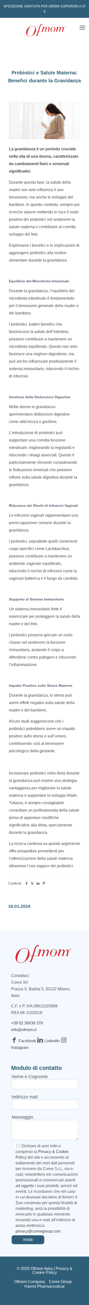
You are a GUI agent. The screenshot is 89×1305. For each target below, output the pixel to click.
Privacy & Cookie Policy (52, 1270)
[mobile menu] (82, 27)
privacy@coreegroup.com (38, 1231)
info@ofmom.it (23, 1030)
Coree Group (60, 1282)
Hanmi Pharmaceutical (44, 1286)
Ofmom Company (29, 1282)
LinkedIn (52, 1041)
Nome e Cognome (30, 1076)
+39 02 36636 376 (27, 1023)
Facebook (28, 1041)
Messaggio (22, 1117)
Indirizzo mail (25, 1096)
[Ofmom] (46, 29)
